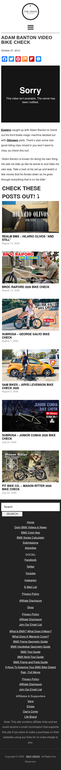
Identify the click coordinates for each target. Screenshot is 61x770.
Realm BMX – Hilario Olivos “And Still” (28, 238)
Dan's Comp (30, 711)
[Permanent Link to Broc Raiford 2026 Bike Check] (30, 267)
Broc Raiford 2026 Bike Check (25, 287)
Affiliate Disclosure (30, 600)
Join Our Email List (30, 624)
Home (30, 522)
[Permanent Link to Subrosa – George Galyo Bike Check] (30, 315)
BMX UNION (30, 11)
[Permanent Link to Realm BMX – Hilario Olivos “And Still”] (30, 217)
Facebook (30, 560)
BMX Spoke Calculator (30, 537)
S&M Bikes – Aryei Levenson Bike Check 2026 (27, 386)
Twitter (30, 566)
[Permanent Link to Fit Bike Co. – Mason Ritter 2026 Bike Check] (30, 466)
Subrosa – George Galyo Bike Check (26, 335)
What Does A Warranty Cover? (30, 636)
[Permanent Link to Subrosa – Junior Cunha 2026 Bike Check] (30, 416)
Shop (30, 607)
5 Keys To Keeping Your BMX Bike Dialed (30, 667)
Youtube (31, 573)
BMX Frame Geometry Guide (30, 641)
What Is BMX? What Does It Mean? (30, 631)
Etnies (30, 706)
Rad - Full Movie (30, 672)
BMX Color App (30, 532)
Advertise (30, 548)
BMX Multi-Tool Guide (30, 657)
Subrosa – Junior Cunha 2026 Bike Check (29, 437)
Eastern (6, 130)
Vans (30, 701)
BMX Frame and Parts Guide (30, 662)
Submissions (30, 543)
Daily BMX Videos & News (30, 527)
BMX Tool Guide (30, 652)
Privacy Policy (30, 594)
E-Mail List (30, 587)
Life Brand (30, 717)
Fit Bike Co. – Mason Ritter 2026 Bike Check (27, 487)
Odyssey (12, 140)
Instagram (30, 580)
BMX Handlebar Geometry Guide (30, 646)
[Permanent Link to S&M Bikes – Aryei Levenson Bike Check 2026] (30, 365)
